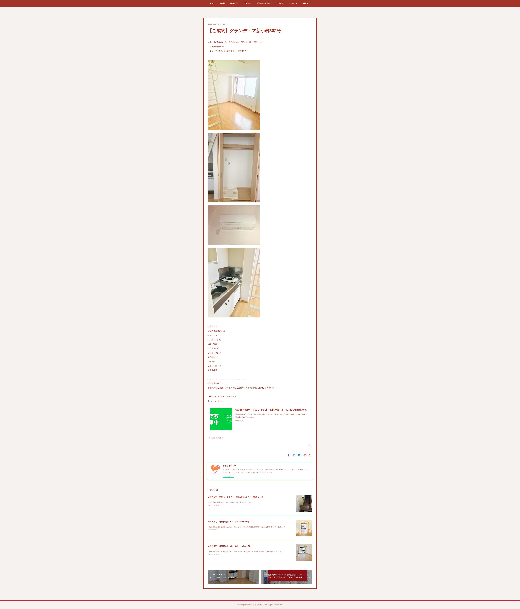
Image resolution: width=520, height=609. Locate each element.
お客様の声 (279, 3)
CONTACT (248, 3)
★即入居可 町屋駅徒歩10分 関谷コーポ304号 (228, 521)
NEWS (222, 3)
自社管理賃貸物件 (263, 3)
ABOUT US (234, 3)
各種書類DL (293, 3)
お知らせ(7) (211, 438)
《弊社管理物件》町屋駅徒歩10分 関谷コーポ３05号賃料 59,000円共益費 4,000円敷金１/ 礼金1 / (247, 551)
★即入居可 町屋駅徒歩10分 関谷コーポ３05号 (229, 546)
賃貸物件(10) (219, 438)
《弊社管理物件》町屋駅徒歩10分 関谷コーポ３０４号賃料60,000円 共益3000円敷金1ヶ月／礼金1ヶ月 (246, 527)
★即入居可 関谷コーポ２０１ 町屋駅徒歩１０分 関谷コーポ (235, 497)
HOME (212, 3)
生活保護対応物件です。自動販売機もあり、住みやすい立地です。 (232, 502)
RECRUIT (306, 3)
